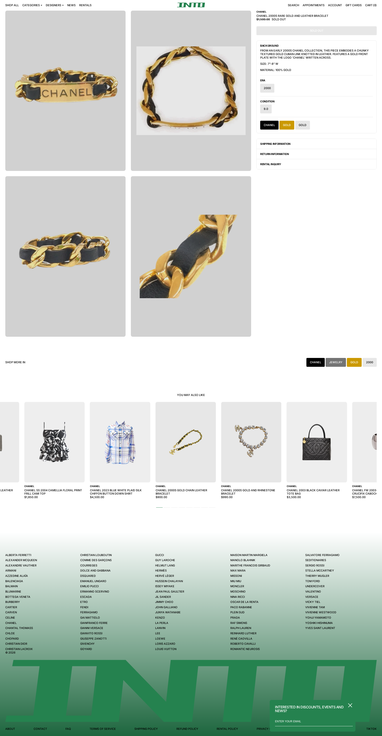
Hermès (161, 570)
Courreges (88, 565)
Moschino (238, 591)
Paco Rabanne (241, 607)
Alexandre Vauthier (20, 565)
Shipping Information (275, 143)
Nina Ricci (237, 596)
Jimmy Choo (164, 602)
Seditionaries (315, 560)
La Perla (161, 623)
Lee (157, 633)
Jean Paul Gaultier (169, 591)
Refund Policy (187, 728)
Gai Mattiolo (90, 617)
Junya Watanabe (168, 612)
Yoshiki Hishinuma (319, 623)
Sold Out (316, 30)
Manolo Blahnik (242, 560)
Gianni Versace (91, 628)
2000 (267, 88)
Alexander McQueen (21, 560)
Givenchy (87, 643)
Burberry (12, 602)
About (10, 728)
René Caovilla (241, 638)
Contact (40, 728)
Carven (11, 612)
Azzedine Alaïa (16, 575)
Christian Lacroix (19, 649)
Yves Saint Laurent (320, 628)
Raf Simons (238, 623)
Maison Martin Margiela (248, 555)
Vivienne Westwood (320, 612)
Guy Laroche (165, 560)
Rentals (85, 5)
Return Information (274, 154)
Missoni (236, 575)
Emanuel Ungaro (93, 581)
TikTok (371, 728)
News (71, 5)
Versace (311, 596)
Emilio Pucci (89, 586)
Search (293, 5)
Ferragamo (89, 612)
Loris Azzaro (165, 643)
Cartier (11, 607)
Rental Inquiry (270, 164)
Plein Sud (237, 612)
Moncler (237, 586)
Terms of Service (103, 728)
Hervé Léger (164, 575)
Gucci (159, 555)
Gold (287, 125)
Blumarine (13, 591)
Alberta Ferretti (18, 555)
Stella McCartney (319, 570)
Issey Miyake (164, 586)
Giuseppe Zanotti (93, 638)
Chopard (12, 638)
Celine (10, 617)
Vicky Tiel (312, 602)
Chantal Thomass (19, 628)
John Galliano (166, 607)
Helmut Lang (165, 565)
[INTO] (191, 5)
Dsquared (88, 575)
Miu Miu (235, 581)
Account (335, 5)
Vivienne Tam (315, 607)
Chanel (269, 125)
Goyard (86, 649)
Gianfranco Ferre (94, 623)
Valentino (313, 591)
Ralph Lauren (240, 628)
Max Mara (238, 570)
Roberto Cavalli (243, 643)
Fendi (84, 607)
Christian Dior (16, 643)
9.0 (266, 109)
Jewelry (335, 362)
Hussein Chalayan (169, 581)
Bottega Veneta (17, 596)
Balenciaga (14, 581)
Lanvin (160, 628)
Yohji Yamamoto (318, 617)
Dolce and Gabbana (95, 570)
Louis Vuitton (165, 649)
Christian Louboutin (96, 555)
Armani (10, 570)
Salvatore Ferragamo (322, 555)
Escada (86, 596)
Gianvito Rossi (91, 633)
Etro (84, 602)
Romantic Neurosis (245, 649)
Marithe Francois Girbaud (250, 565)
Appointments (314, 5)
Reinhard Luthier (243, 633)
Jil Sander (163, 596)
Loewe (160, 638)
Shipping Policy (146, 728)
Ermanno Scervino (94, 591)
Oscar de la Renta (244, 602)
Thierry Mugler (317, 575)
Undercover (315, 586)
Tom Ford (312, 581)
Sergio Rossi (314, 565)
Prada (235, 617)
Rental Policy (227, 728)
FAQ (68, 728)
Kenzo (160, 617)
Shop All (12, 5)
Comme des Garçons (96, 560)
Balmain (11, 586)
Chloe (10, 633)
